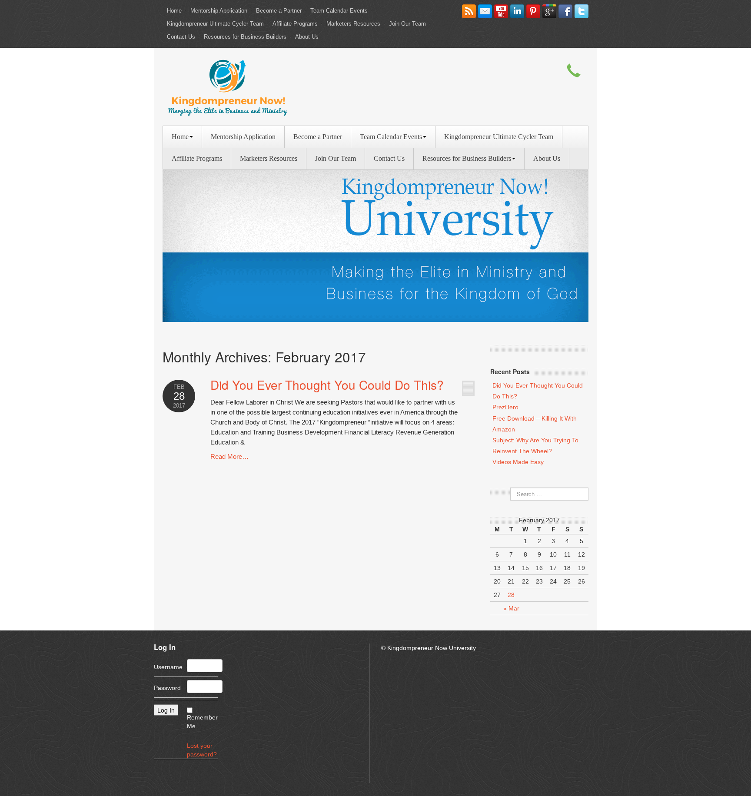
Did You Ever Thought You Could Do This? (327, 384)
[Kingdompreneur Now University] (228, 86)
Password (167, 687)
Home (174, 10)
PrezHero (505, 407)
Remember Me (202, 722)
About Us (307, 36)
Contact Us (181, 36)
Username (168, 666)
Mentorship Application (218, 10)
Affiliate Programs (295, 23)
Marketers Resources (353, 23)
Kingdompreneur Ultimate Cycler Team (215, 23)
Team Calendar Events (339, 10)
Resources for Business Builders (245, 36)
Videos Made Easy (518, 461)
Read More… (229, 456)
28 (511, 594)
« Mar (511, 608)
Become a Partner (279, 10)
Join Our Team (407, 23)
